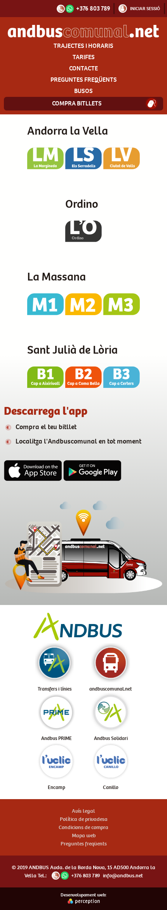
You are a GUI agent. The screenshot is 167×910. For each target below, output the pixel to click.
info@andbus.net (123, 875)
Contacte (83, 68)
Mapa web (84, 835)
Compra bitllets (77, 103)
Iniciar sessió (145, 8)
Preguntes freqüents (83, 79)
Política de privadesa (84, 819)
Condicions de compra (83, 827)
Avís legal (83, 811)
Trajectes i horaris (83, 46)
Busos (83, 91)
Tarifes (84, 57)
